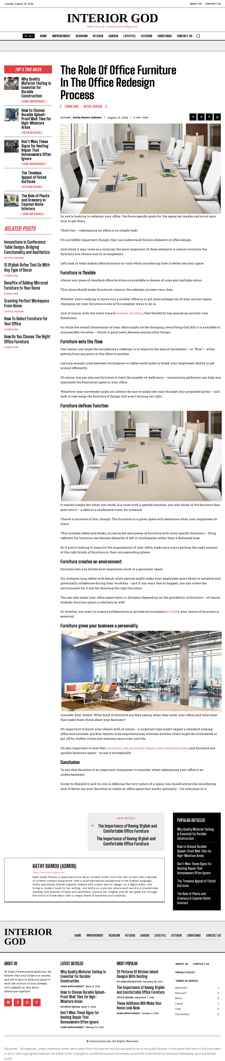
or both (172, 612)
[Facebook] (193, 116)
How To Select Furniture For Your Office (25, 321)
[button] (198, 36)
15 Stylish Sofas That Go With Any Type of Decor (27, 267)
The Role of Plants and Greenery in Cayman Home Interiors (35, 202)
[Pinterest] (209, 116)
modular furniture (129, 313)
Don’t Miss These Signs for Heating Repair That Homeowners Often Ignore (36, 150)
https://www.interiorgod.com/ (49, 872)
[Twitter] (201, 116)
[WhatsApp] (217, 116)
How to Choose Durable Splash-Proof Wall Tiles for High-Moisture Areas (36, 119)
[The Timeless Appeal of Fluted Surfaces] (11, 177)
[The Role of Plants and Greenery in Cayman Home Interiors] (11, 200)
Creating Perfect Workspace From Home (26, 303)
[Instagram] (27, 1002)
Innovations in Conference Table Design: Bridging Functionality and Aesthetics (27, 247)
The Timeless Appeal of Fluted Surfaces (33, 177)
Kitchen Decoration (129, 981)
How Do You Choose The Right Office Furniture (27, 339)
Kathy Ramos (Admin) (87, 117)
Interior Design (32, 132)
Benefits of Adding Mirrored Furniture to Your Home (26, 285)
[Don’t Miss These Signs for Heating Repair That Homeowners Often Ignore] (11, 146)
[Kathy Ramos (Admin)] (20, 880)
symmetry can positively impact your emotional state (147, 748)
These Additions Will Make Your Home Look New (139, 1005)
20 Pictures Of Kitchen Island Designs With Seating (137, 974)
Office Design (14, 257)
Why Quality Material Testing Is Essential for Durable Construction (36, 87)
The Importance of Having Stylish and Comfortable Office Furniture (126, 841)
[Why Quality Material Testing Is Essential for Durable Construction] (11, 83)
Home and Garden (32, 214)
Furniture (11, 275)
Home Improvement (34, 101)
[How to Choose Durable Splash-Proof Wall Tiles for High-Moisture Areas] (11, 114)
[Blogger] (8, 1002)
